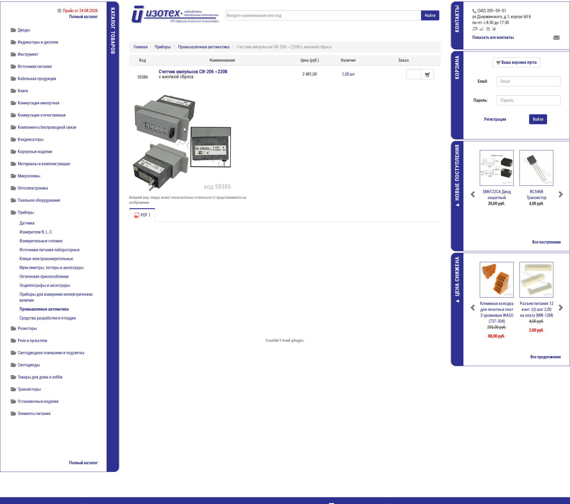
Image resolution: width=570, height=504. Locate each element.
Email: (483, 81)
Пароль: (481, 100)
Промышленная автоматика (44, 309)
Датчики (27, 223)
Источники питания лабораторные (50, 249)
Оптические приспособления (44, 276)
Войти (538, 119)
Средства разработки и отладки (48, 318)
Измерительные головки (41, 241)
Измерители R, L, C (36, 232)
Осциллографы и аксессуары (45, 285)
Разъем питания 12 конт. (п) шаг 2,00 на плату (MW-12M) (536, 309)
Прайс (80, 10)
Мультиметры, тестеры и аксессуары (51, 267)
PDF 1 (145, 215)
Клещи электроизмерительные (46, 258)
